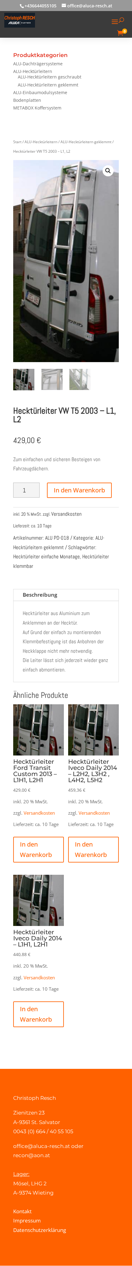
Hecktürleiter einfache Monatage (46, 556)
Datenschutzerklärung (39, 1229)
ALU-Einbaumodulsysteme (40, 92)
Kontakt (22, 1211)
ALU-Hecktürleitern (32, 71)
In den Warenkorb (79, 490)
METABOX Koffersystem (37, 108)
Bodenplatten (27, 100)
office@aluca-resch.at (41, 1146)
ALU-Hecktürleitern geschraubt (49, 77)
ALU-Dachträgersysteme (38, 64)
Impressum (27, 1220)
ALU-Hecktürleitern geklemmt (48, 85)
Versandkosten (66, 514)
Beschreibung (40, 594)
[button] (108, 170)
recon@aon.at (31, 1155)
